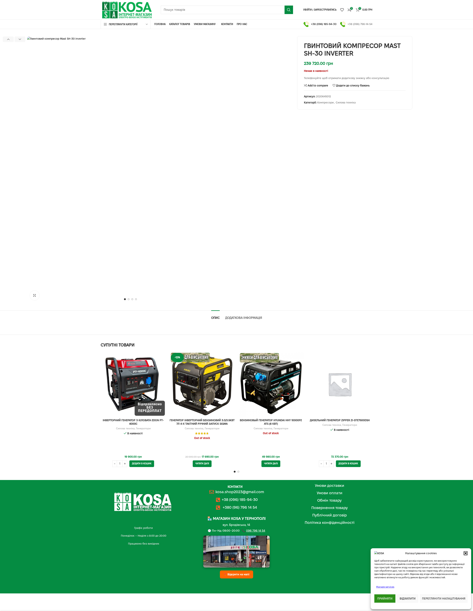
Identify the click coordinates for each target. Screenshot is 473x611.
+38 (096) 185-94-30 (323, 24)
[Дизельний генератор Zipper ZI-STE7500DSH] (339, 384)
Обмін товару (329, 500)
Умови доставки (329, 486)
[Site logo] (127, 9)
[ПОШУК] (289, 10)
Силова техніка (346, 102)
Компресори (325, 102)
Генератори (143, 428)
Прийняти (384, 598)
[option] (125, 299)
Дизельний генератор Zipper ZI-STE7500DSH (340, 420)
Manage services (385, 587)
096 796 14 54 (255, 530)
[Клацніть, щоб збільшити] (34, 295)
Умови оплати (329, 493)
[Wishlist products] (342, 10)
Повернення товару (329, 508)
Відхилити (408, 598)
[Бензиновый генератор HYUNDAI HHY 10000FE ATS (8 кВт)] (271, 384)
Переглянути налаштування (443, 598)
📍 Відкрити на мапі (236, 574)
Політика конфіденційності (329, 523)
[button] (465, 553)
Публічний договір (329, 515)
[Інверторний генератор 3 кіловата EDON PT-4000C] (133, 384)
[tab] (215, 316)
